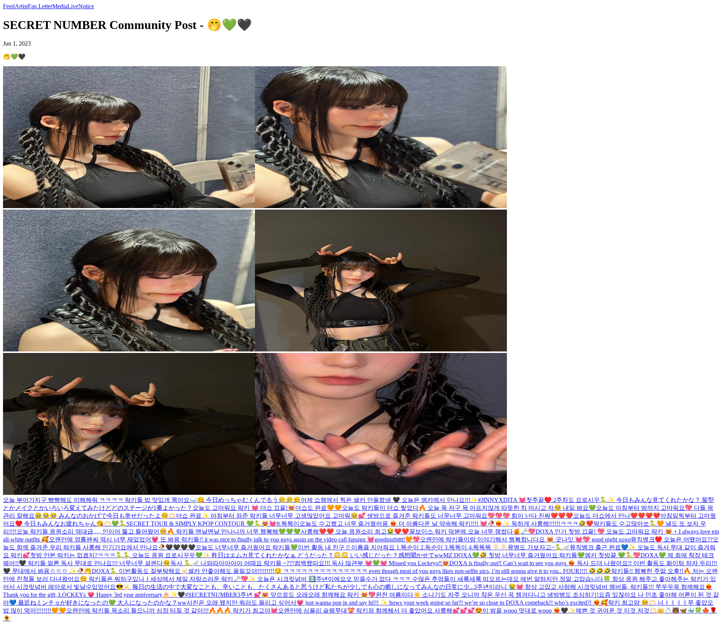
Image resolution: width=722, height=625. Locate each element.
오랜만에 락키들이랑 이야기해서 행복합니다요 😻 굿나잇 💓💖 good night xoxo (525, 539)
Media (59, 6)
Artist (21, 6)
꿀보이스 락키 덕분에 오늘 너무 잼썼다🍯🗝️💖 (472, 531)
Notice (86, 6)
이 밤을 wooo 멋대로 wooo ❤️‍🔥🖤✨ (529, 610)
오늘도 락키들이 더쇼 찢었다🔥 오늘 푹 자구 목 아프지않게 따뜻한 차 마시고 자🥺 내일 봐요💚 (469, 508)
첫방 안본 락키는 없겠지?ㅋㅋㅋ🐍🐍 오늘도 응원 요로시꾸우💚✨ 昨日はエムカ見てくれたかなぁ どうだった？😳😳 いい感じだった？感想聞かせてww (236, 555)
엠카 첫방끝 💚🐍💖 (612, 555)
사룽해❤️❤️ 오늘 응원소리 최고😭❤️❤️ (355, 531)
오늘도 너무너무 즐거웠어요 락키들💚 (247, 547)
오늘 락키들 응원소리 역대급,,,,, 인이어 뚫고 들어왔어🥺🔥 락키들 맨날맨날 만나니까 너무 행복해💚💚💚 (159, 531)
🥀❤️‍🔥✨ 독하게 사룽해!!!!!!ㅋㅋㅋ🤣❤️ (540, 523)
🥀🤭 (84, 571)
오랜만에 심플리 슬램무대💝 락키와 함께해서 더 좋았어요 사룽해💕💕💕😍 (380, 610)
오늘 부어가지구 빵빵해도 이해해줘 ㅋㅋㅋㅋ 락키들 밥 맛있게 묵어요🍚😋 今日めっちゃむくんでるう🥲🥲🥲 (152, 500)
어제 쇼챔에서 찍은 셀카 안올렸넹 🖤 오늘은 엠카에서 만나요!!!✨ (389, 500)
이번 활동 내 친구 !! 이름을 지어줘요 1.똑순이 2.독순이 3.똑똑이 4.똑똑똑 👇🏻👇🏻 (403, 547)
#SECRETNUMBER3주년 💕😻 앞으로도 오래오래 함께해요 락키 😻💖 (280, 595)
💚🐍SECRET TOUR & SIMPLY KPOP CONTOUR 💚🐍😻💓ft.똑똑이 (205, 523)
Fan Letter (40, 6)
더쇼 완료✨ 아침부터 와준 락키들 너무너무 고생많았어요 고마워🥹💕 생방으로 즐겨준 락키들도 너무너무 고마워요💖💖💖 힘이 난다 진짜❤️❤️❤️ (374, 515)
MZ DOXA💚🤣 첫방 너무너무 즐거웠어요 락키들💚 (514, 555)
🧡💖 (412, 539)
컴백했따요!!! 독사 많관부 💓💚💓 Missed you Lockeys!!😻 (371, 563)
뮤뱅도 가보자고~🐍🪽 (539, 547)
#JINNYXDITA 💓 (502, 500)
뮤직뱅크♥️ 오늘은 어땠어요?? (672, 539)
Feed (9, 6)
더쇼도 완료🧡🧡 (318, 508)
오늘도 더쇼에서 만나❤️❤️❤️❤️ (616, 515)
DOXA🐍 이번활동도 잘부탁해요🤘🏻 (140, 571)
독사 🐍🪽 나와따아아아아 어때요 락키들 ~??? (232, 563)
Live (72, 6)
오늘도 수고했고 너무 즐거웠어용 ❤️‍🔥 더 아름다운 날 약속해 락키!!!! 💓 (393, 523)
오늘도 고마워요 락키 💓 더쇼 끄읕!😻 (244, 508)
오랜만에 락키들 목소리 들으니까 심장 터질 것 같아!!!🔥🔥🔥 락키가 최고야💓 (172, 610)
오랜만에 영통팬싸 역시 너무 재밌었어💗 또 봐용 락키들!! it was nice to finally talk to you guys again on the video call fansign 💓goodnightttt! (227, 539)
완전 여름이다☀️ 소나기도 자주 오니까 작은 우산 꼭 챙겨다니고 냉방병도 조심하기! (487, 595)
